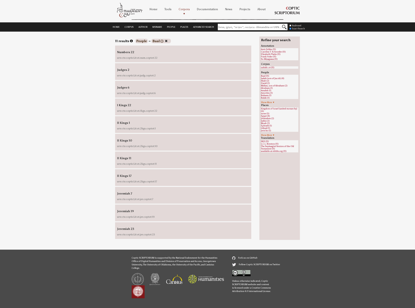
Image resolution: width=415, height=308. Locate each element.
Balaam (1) (266, 95)
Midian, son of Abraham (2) (274, 85)
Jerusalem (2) (267, 118)
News (228, 9)
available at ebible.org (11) (273, 151)
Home (153, 9)
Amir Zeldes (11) (268, 49)
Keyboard (296, 25)
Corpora (184, 9)
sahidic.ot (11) (267, 67)
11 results (122, 41)
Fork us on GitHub (247, 257)
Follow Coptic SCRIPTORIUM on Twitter (259, 264)
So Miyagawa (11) (269, 59)
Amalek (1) (266, 90)
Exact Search (298, 28)
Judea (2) (265, 121)
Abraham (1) (267, 88)
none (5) (265, 113)
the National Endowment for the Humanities (194, 257)
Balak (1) (265, 98)
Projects (244, 9)
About (261, 9)
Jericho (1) (266, 130)
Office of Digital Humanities (146, 261)
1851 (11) (265, 141)
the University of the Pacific (186, 264)
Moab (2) (265, 123)
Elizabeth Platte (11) (270, 54)
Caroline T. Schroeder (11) (273, 52)
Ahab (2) (265, 81)
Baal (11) (265, 76)
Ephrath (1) (266, 125)
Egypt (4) (265, 116)
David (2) (265, 83)
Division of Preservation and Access (184, 261)
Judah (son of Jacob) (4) (272, 78)
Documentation (207, 9)
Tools (168, 9)
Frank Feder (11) (268, 56)
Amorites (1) (267, 93)
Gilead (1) (265, 128)
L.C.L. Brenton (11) (270, 144)
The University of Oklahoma (157, 264)
